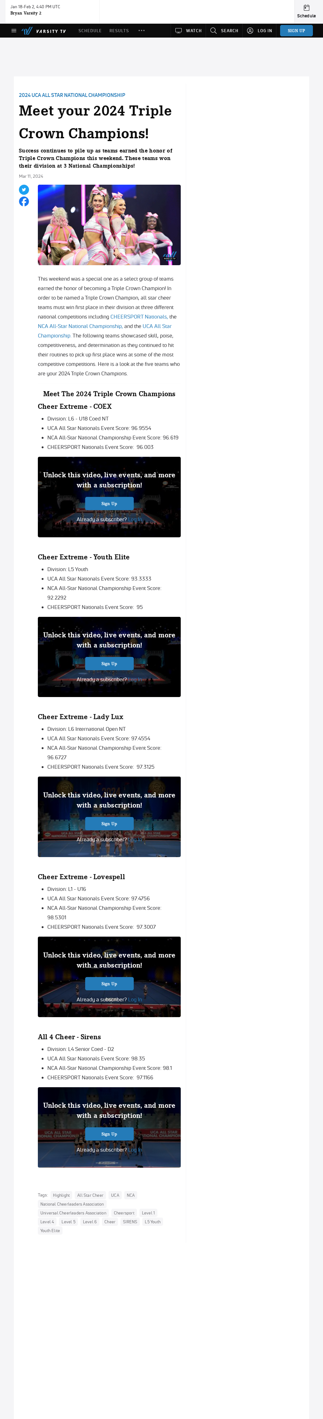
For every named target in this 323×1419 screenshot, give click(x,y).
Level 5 (68, 1221)
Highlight (61, 1195)
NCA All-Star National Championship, (80, 326)
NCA (131, 1195)
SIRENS (130, 1221)
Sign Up (109, 503)
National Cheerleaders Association (72, 1204)
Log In (134, 519)
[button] (141, 31)
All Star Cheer (90, 1195)
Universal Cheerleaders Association (73, 1212)
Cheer (109, 1221)
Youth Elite (50, 1230)
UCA (115, 1195)
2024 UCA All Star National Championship (72, 95)
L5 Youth (153, 1221)
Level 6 (90, 1221)
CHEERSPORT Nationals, (139, 316)
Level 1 (148, 1212)
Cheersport (124, 1212)
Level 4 (47, 1221)
